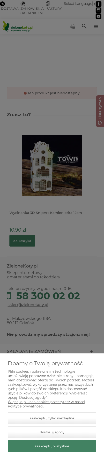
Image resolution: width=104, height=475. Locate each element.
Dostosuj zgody (52, 432)
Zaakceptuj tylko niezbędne (52, 418)
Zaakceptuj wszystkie (52, 446)
